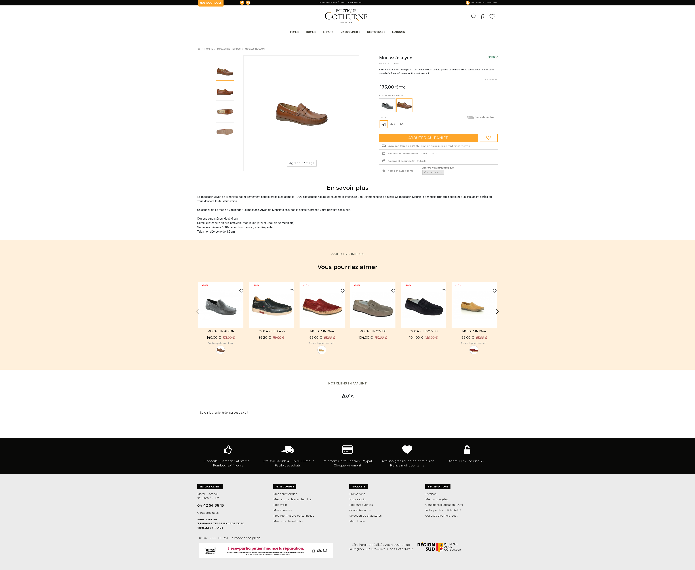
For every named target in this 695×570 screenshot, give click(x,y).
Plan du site (357, 521)
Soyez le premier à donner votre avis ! (224, 413)
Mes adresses (282, 510)
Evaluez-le (434, 172)
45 (402, 124)
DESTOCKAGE (376, 31)
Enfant (328, 31)
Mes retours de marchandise (292, 499)
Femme (294, 31)
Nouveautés (357, 499)
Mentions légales (436, 499)
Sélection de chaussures (365, 515)
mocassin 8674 (322, 331)
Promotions (357, 494)
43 (392, 124)
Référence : (384, 63)
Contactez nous (207, 512)
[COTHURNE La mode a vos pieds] (346, 16)
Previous (198, 311)
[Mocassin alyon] (225, 72)
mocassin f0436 (272, 331)
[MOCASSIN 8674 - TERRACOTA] (473, 350)
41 (384, 124)
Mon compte (284, 486)
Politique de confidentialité (443, 510)
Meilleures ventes (361, 504)
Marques (398, 31)
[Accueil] (201, 49)
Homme (311, 31)
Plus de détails (491, 79)
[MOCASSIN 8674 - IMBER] (321, 350)
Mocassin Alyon (220, 331)
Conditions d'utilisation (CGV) (444, 504)
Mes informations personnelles (293, 515)
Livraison (431, 494)
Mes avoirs (280, 504)
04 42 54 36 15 (210, 505)
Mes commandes (285, 494)
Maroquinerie (350, 31)
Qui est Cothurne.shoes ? (441, 515)
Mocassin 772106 (372, 331)
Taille (383, 117)
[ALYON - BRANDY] (220, 350)
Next (496, 311)
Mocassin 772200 (424, 331)
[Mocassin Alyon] (387, 105)
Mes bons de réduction (288, 521)
